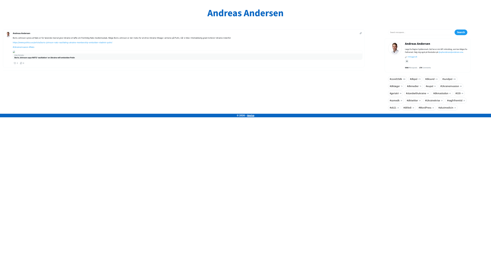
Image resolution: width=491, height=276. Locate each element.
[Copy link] (361, 33)
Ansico (250, 115)
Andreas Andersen (245, 13)
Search (461, 32)
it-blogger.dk (412, 57)
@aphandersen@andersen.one (451, 52)
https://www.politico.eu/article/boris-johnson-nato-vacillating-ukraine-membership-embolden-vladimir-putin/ (62, 42)
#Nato (31, 47)
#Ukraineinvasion (21, 47)
